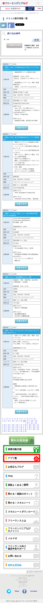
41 (4, 429)
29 (30, 425)
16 (24, 421)
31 (38, 425)
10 (35, 419)
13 (13, 421)
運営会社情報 (22, 582)
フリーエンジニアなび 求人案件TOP (11, 13)
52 (13, 431)
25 (13, 425)
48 (34, 429)
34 (13, 427)
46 (25, 429)
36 (21, 427)
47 (30, 429)
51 (9, 431)
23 (4, 425)
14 (17, 421)
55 (25, 431)
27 (21, 425)
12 (9, 421)
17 (28, 421)
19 (36, 421)
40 (38, 427)
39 (34, 427)
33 (9, 427)
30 (34, 425)
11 (4, 421)
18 (32, 421)
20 (28, 423)
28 (25, 425)
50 (4, 431)
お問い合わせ (22, 578)
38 (30, 427)
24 (9, 425)
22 (36, 423)
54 (21, 431)
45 (21, 429)
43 (13, 429)
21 (32, 423)
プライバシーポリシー (23, 580)
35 (17, 427)
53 (17, 431)
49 (38, 429)
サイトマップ (22, 586)
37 (25, 427)
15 (21, 421)
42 (9, 429)
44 (17, 429)
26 (17, 425)
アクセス (23, 584)
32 (4, 427)
